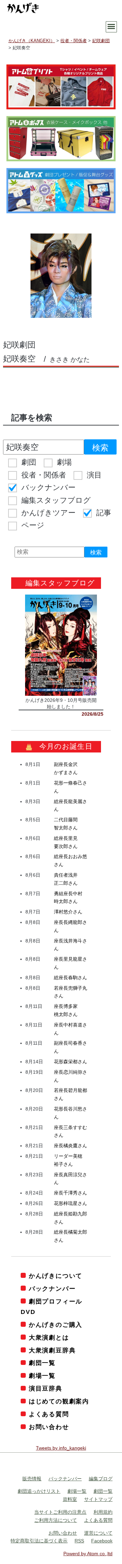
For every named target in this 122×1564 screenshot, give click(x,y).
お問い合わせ (49, 1427)
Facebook (102, 1540)
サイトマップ (98, 1499)
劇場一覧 (42, 1375)
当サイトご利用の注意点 (60, 1512)
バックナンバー (48, 487)
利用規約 (103, 1512)
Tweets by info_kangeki (61, 1448)
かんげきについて (55, 1275)
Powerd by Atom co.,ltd (88, 1553)
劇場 (64, 462)
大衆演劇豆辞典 (52, 1350)
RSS (79, 1540)
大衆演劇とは (49, 1337)
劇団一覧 (42, 1363)
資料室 (70, 1499)
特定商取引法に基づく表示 (39, 1540)
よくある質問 (49, 1414)
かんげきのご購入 (55, 1324)
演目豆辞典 (45, 1388)
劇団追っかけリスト (39, 1491)
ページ (32, 525)
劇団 (28, 462)
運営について (98, 1533)
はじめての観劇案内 (59, 1401)
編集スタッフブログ (56, 500)
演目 (94, 475)
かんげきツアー (48, 513)
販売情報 (31, 1478)
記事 (103, 513)
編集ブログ (101, 1478)
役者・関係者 (43, 475)
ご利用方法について (55, 1520)
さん (68, 911)
